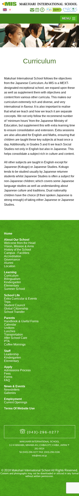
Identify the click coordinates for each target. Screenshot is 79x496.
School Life (12, 295)
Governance (12, 259)
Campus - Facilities (16, 252)
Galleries (10, 392)
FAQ (7, 380)
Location (9, 266)
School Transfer (14, 311)
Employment (13, 399)
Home (8, 233)
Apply (8, 366)
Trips (7, 301)
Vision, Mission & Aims (19, 246)
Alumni (8, 262)
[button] (68, 18)
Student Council (14, 305)
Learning (10, 272)
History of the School (17, 249)
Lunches (9, 331)
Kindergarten (12, 282)
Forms (8, 376)
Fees (7, 373)
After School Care (15, 337)
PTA (7, 341)
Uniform (9, 327)
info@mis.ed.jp (39, 455)
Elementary (11, 285)
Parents (9, 317)
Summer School (14, 288)
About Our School (16, 239)
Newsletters (11, 389)
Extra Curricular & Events (20, 298)
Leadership (11, 354)
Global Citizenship (16, 308)
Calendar (10, 324)
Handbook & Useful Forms (21, 321)
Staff (7, 350)
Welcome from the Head (19, 242)
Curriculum (11, 275)
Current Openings (15, 402)
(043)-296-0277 (43, 432)
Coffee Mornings (15, 344)
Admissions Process (17, 370)
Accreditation (12, 256)
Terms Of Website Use (19, 408)
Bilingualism (12, 278)
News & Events (14, 386)
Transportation (13, 334)
